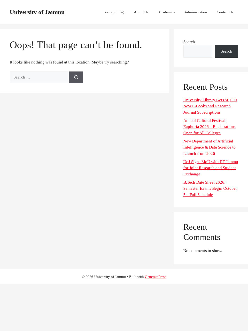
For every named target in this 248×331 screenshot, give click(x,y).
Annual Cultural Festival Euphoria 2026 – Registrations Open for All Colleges (209, 126)
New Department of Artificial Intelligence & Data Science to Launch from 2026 (209, 147)
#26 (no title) (114, 12)
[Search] (76, 77)
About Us (141, 12)
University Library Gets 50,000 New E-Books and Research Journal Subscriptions (210, 106)
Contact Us (225, 12)
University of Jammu (37, 12)
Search (189, 41)
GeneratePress (155, 277)
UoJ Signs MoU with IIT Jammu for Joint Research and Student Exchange (210, 167)
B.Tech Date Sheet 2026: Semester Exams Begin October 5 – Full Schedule (210, 188)
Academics (166, 12)
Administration (196, 12)
